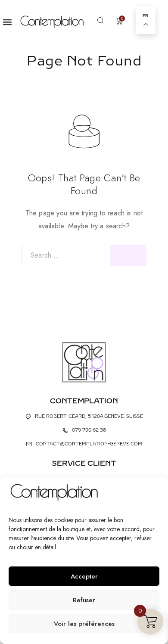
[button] (7, 22)
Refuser (84, 600)
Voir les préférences (84, 623)
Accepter (84, 576)
